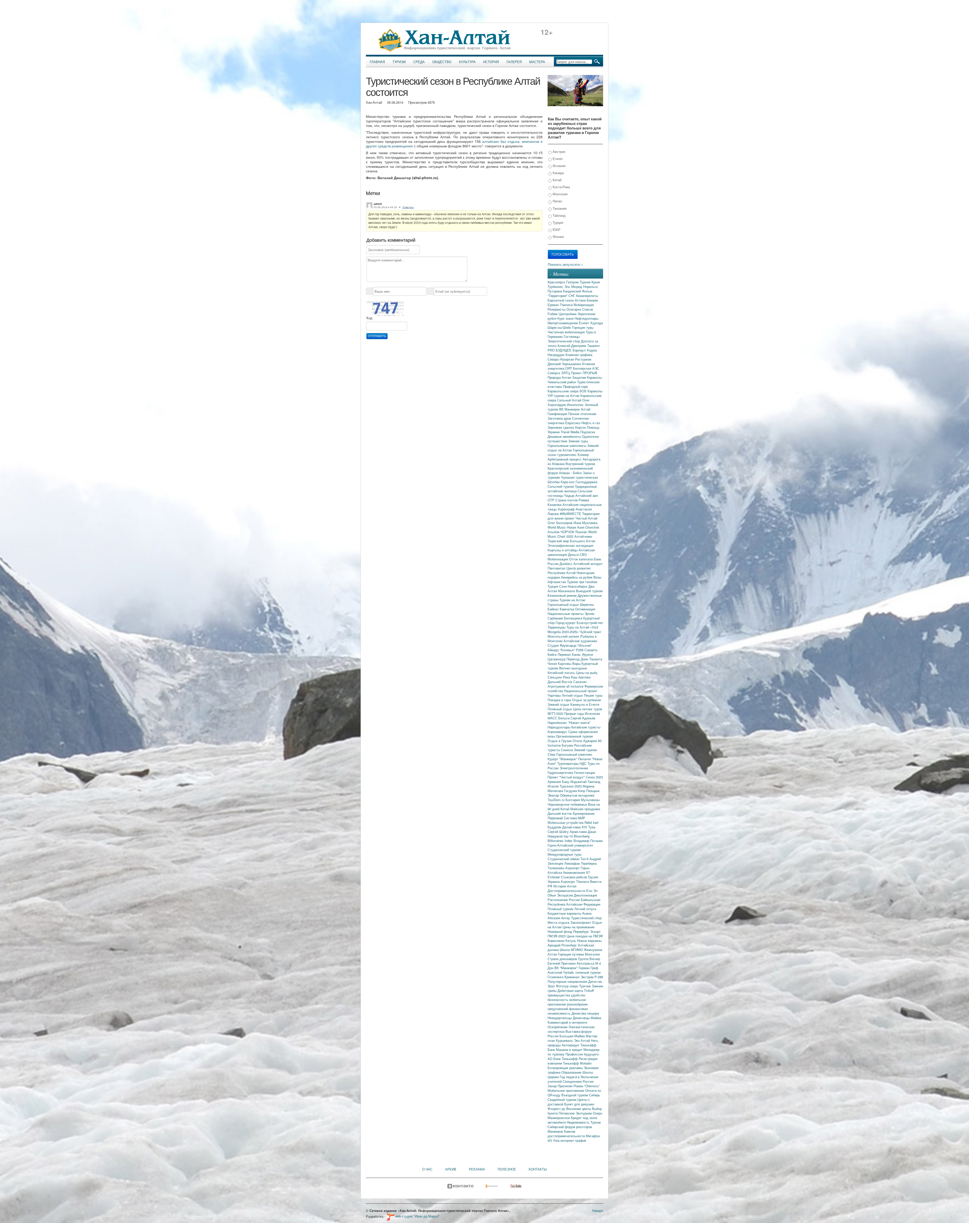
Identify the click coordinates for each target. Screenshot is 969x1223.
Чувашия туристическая (579, 477)
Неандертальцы (560, 1017)
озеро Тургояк (581, 986)
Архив (450, 1169)
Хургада (596, 322)
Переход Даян (578, 659)
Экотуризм (584, 1113)
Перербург (581, 931)
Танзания (559, 208)
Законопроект (581, 922)
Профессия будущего (582, 1054)
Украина (554, 881)
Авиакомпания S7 (576, 872)
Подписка (587, 431)
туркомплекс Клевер (573, 454)
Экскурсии (565, 895)
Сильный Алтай (569, 400)
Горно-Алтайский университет (570, 845)
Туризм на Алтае (572, 599)
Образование (571, 1072)
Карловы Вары (569, 663)
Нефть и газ (590, 422)
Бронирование (584, 813)
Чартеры (555, 695)
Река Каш (570, 677)
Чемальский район (562, 381)
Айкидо (554, 649)
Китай (556, 179)
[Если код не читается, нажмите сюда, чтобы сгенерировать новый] (385, 308)
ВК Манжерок (570, 409)
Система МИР (574, 818)
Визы (597, 577)
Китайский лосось (562, 672)
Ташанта (595, 659)
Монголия (560, 194)
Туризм (399, 62)
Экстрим (588, 976)
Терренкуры (557, 627)
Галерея (514, 62)
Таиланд (593, 781)
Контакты (538, 1169)
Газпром (573, 282)
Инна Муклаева (585, 522)
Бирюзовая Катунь (562, 940)
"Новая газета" (579, 722)
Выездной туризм (589, 590)
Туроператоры (568, 763)
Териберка (589, 863)
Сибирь (594, 1095)
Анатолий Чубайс (561, 972)
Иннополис (576, 404)
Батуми (568, 745)
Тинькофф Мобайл (577, 1063)
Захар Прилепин (561, 1085)
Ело (589, 890)
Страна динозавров (563, 958)
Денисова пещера (585, 1013)
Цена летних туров (587, 708)
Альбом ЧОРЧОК (561, 531)
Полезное (507, 1169)
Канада (558, 172)
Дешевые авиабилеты (565, 436)
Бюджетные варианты (565, 913)
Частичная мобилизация (567, 332)
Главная (377, 62)
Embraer (554, 877)
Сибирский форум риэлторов (570, 1126)
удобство (578, 995)
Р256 (580, 649)
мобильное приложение (567, 1002)
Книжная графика (579, 354)
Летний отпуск (585, 908)
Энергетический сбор (564, 341)
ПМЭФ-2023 (557, 936)
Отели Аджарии (585, 740)
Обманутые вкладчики (577, 795)
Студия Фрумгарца (562, 645)
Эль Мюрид (573, 286)
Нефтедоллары (586, 318)
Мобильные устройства (566, 822)
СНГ (572, 295)
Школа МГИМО (572, 949)
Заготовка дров (560, 418)
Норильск (590, 286)
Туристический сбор (586, 917)
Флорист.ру (557, 1108)
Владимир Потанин (588, 840)
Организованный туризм (574, 736)
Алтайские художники (580, 640)
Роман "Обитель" (587, 1085)
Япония (558, 236)
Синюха (567, 749)
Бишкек (592, 300)
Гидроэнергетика (561, 772)
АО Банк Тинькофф (563, 1058)
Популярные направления (568, 981)
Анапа (586, 913)
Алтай (585, 409)
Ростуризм (583, 359)
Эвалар (554, 795)
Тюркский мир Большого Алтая (571, 540)
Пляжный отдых (560, 708)
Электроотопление (573, 768)
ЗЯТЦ (566, 372)
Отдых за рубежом (586, 699)
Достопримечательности (567, 890)
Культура (467, 62)
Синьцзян (555, 677)
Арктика (584, 677)
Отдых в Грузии (560, 740)
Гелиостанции (584, 772)
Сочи (563, 586)
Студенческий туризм (564, 849)
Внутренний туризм (580, 463)
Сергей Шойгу (559, 831)
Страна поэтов (567, 500)
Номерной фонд (560, 931)
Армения (555, 781)
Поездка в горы (560, 699)
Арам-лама (579, 831)
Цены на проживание (578, 927)
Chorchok (592, 527)
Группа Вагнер (589, 958)
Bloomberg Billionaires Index (568, 838)
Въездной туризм (575, 1095)
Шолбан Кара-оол (562, 481)
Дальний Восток (560, 681)
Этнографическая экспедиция (570, 545)
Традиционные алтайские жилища (572, 488)
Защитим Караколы (587, 377)
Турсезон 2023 (571, 786)
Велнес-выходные (573, 668)
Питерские (567, 1113)
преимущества (559, 995)
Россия (588, 1081)
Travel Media (570, 431)
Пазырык (593, 790)
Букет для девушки (579, 1104)
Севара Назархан (561, 359)
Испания (559, 165)
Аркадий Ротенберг (563, 945)
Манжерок (556, 1131)
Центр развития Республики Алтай (569, 570)
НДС (583, 763)
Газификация (558, 413)
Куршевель (565, 1040)
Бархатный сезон (561, 300)
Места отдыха (559, 922)
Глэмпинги (556, 976)
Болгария (573, 799)
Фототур (563, 986)
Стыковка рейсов (574, 877)
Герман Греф (588, 967)
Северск (554, 372)
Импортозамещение (563, 322)
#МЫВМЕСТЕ (571, 513)
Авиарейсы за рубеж (577, 577)
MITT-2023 (556, 713)
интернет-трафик (573, 1140)
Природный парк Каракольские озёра (568, 388)
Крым (595, 282)
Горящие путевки (571, 954)
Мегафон (593, 1135)
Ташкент (593, 345)
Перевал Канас (570, 654)
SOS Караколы (590, 391)
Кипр (582, 790)
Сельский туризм (561, 486)
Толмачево (556, 867)
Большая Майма (572, 1036)
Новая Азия (576, 527)
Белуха (564, 718)
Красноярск (557, 282)
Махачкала (567, 590)
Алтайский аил (586, 495)
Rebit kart (591, 822)
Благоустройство (590, 622)
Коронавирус (558, 731)
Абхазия (554, 917)
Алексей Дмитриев (572, 345)
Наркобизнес (558, 722)
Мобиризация (584, 304)
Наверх (597, 1210)
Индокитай (578, 781)
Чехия (553, 663)
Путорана (555, 291)
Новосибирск (578, 586)
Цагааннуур (557, 659)
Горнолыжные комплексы (567, 445)
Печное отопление (582, 413)
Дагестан (595, 981)
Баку (566, 781)
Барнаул (580, 350)
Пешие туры (593, 695)
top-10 (569, 836)
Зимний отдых (559, 704)
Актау (566, 917)
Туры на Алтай (578, 627)
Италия (554, 786)
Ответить (408, 207)
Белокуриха (573, 618)
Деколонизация (585, 895)
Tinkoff (589, 990)
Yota (556, 1140)
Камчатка (567, 609)
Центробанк (568, 313)
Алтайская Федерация (583, 904)
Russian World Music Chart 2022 (572, 534)
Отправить (377, 336)
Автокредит (571, 1045)
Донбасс (566, 563)
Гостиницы (572, 336)
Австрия (558, 151)
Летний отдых (573, 695)
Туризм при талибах (582, 581)
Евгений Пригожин (562, 963)
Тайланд (559, 215)
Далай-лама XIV (575, 827)
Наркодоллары (559, 727)
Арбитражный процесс (565, 459)
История (491, 62)
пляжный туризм (588, 972)
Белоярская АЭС (586, 368)
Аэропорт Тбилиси (575, 881)
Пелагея (585, 758)
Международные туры (564, 854)
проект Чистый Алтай (580, 518)
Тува (591, 827)
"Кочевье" (568, 649)
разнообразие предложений (568, 1006)
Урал (552, 986)
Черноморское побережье (568, 804)
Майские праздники (585, 808)
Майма (596, 1017)
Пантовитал (557, 568)
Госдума (571, 790)
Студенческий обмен (564, 858)
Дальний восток (560, 813)
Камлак (569, 1131)
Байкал (554, 609)
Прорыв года (574, 713)
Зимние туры (578, 441)
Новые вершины (589, 940)
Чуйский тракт (590, 631)
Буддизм (555, 827)
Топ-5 (584, 858)
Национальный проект (581, 690)
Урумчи (587, 654)
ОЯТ (569, 368)
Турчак (595, 1122)
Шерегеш (587, 604)
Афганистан (557, 581)
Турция (557, 222)
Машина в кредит (569, 1049)
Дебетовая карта (570, 990)
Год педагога (570, 1076)
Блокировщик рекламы (566, 1067)
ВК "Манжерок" (566, 967)
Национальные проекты (566, 613)
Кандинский (572, 291)
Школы (587, 1072)
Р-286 (599, 976)
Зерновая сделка (561, 427)
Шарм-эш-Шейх (560, 327)
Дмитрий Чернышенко (565, 363)
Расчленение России (564, 899)
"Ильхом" (584, 645)
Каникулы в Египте (584, 704)
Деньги (574, 554)
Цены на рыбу (587, 672)
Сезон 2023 (594, 777)
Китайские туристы (585, 727)
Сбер (552, 754)
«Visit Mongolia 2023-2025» (573, 629)
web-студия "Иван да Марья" (417, 1216)
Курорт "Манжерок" (563, 758)
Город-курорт (566, 622)
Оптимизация (585, 609)
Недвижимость (578, 1122)
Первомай (556, 818)
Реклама (477, 1169)
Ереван (554, 304)
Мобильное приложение (566, 1090)
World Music (557, 527)
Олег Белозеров (561, 522)
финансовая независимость (568, 1011)
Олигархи (574, 309)
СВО (583, 554)
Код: (369, 318)
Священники (573, 1081)
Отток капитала (581, 559)
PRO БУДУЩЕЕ (560, 350)
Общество (441, 62)
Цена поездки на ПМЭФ (585, 936)
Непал (557, 201)
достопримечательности (567, 1135)
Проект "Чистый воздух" (567, 777)
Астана (581, 300)
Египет (557, 158)
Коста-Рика (561, 186)
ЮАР (556, 229)
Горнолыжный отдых (564, 604)
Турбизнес (556, 286)
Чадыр (569, 495)
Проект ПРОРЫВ (584, 372)
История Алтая (564, 886)
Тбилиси (567, 304)
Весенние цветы (579, 1108)
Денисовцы (582, 1017)
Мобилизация (558, 559)
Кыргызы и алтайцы (563, 550)
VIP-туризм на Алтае (564, 395)
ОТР (551, 500)
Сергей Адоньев (583, 718)
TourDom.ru (557, 799)
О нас (427, 1169)
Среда (419, 62)
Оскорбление (558, 1026)
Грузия (593, 877)
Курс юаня (566, 318)
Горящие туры (583, 327)
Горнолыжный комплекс (574, 754)
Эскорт (595, 931)
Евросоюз (573, 422)
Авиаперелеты (587, 295)
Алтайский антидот (588, 563)
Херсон (581, 427)
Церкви (554, 1076)
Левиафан (572, 863)
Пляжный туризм (561, 908)
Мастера (537, 62)
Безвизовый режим (563, 595)
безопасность (558, 999)
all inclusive (575, 686)
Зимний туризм (585, 749)
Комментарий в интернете (567, 1022)
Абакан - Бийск (571, 472)
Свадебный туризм (562, 1099)
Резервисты (557, 309)
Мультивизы (590, 799)
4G (550, 1140)
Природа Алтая (560, 377)
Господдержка (586, 481)
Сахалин (579, 681)
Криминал (572, 976)
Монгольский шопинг (564, 636)
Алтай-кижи (583, 536)
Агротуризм (557, 686)
